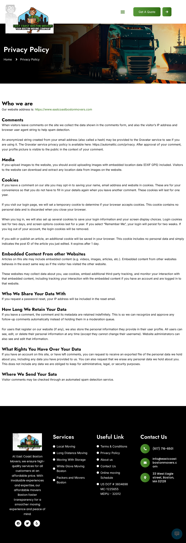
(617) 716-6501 (163, 449)
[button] (122, 11)
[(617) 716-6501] (145, 448)
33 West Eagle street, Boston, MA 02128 (163, 477)
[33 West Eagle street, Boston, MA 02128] (145, 477)
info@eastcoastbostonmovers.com (165, 463)
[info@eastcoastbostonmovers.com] (145, 462)
